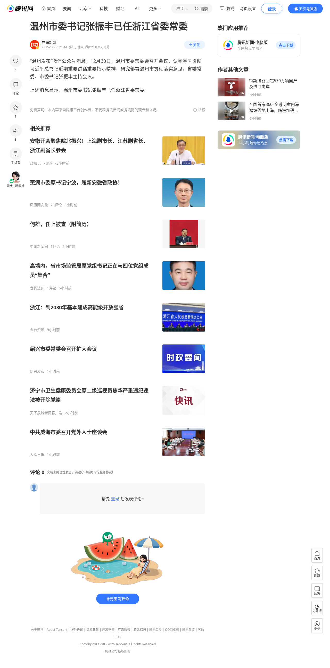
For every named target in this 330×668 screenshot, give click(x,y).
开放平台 (108, 629)
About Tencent (57, 629)
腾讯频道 (188, 629)
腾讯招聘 (140, 629)
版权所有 (124, 651)
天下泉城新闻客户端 (46, 413)
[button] (286, 45)
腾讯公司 (111, 651)
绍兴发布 (37, 371)
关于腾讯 (37, 629)
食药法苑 (37, 288)
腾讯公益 (155, 629)
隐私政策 (92, 629)
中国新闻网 (39, 246)
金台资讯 (37, 330)
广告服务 (124, 629)
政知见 (35, 163)
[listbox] (117, 290)
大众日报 (37, 454)
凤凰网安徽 (39, 205)
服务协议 (77, 629)
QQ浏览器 (172, 629)
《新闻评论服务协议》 (99, 472)
